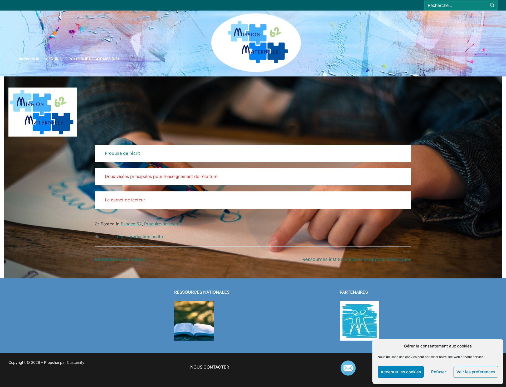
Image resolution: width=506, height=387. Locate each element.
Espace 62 (131, 223)
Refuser (438, 371)
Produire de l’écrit (122, 153)
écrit (121, 236)
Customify (75, 362)
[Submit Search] (492, 5)
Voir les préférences (475, 371)
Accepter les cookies (401, 371)
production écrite (145, 236)
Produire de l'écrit (162, 223)
